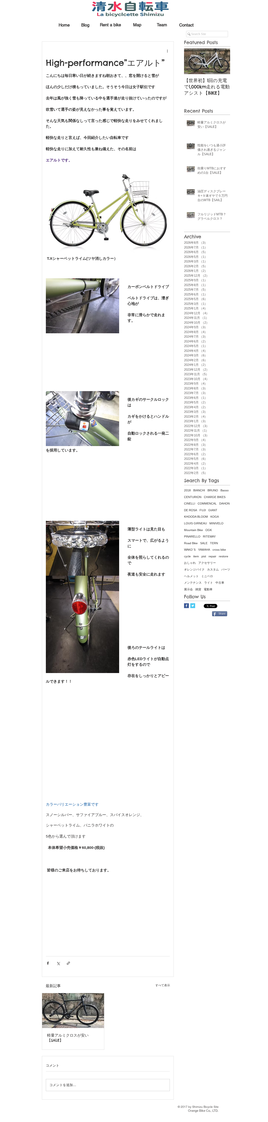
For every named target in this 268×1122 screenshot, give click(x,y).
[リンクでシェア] (68, 963)
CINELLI (189, 503)
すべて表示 (162, 985)
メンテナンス (193, 582)
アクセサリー (207, 562)
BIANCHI (199, 490)
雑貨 (198, 589)
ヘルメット (191, 576)
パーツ (225, 569)
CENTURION (192, 497)
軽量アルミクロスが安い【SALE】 (68, 1038)
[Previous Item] (191, 61)
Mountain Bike (193, 530)
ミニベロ (207, 576)
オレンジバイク (194, 569)
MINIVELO (216, 523)
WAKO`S (190, 549)
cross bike (219, 549)
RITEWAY (209, 536)
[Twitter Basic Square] (192, 605)
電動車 (208, 589)
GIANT (212, 510)
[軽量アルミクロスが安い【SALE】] (73, 1010)
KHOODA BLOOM (196, 516)
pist (203, 556)
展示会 (188, 589)
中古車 (219, 582)
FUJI (203, 510)
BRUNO (212, 490)
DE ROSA (190, 510)
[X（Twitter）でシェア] (58, 963)
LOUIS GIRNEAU (195, 523)
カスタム (213, 569)
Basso (224, 490)
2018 (187, 490)
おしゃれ (190, 562)
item (196, 556)
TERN (214, 543)
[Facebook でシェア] (48, 963)
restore (223, 556)
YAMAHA (204, 549)
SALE (203, 543)
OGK (208, 530)
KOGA (214, 516)
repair (212, 556)
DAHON (224, 503)
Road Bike (191, 543)
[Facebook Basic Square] (186, 605)
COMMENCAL (207, 503)
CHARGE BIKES (214, 497)
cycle (187, 556)
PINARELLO (192, 536)
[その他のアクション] (167, 50)
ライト (208, 582)
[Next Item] (223, 61)
